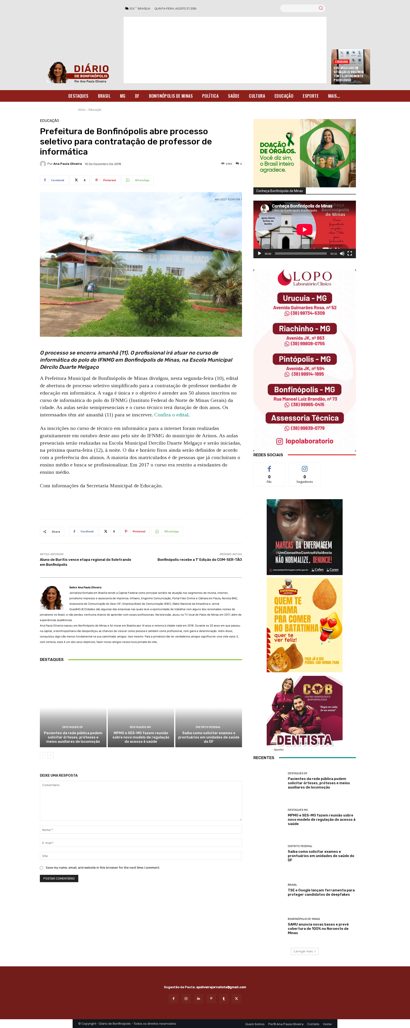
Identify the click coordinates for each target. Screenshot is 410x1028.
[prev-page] (43, 755)
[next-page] (50, 755)
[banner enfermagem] (304, 537)
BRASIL (292, 885)
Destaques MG (140, 727)
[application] (304, 229)
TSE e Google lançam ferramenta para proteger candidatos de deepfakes (321, 892)
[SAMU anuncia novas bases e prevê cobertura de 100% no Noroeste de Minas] (268, 926)
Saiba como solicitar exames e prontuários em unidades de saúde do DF (208, 737)
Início (81, 110)
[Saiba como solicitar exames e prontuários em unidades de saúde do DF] (208, 707)
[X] (236, 998)
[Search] (320, 8)
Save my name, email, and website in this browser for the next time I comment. (103, 867)
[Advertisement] (225, 50)
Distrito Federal (208, 727)
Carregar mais (303, 951)
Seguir (305, 466)
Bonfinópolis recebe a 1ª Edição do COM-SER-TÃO (200, 560)
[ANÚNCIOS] (304, 714)
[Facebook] (173, 998)
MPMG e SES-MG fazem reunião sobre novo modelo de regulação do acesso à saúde (140, 737)
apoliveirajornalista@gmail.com (221, 987)
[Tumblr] (223, 998)
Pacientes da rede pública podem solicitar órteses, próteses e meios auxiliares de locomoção (73, 737)
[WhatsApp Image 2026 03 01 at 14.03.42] (304, 360)
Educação (95, 110)
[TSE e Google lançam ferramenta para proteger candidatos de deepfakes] (268, 890)
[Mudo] (342, 253)
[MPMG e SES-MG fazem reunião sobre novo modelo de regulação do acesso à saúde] (141, 707)
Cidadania (341, 62)
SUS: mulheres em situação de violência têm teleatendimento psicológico (349, 73)
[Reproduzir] (259, 253)
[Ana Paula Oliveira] (43, 164)
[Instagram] (186, 998)
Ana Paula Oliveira (67, 163)
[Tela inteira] (349, 253)
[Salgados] (305, 671)
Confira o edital (171, 415)
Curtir (269, 466)
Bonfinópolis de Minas (304, 919)
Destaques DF (72, 727)
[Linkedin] (198, 998)
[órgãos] (304, 153)
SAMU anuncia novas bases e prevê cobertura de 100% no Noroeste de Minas (318, 928)
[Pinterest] (211, 998)
